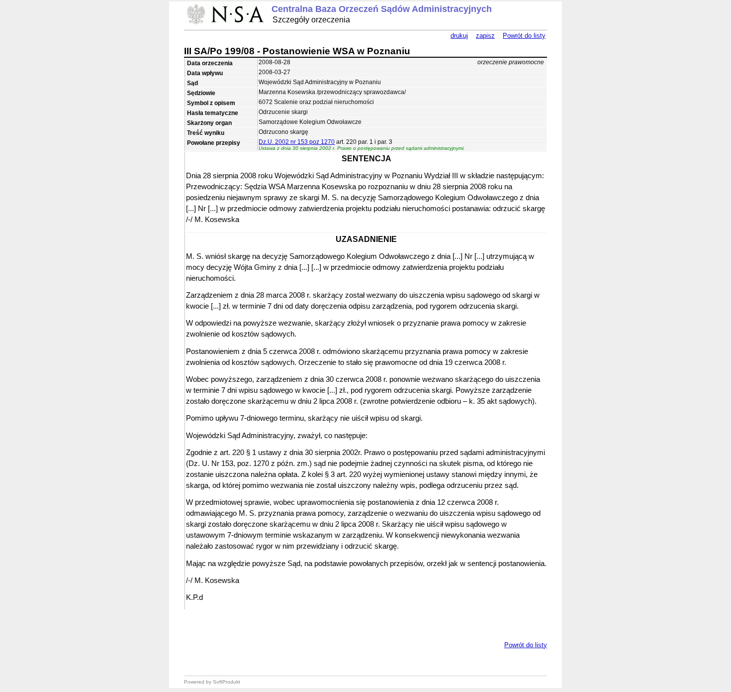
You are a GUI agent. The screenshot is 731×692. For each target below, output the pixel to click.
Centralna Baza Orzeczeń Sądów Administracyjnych (382, 9)
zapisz (485, 35)
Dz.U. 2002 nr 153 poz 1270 (297, 141)
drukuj (459, 35)
